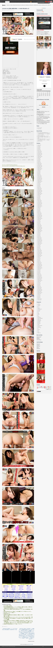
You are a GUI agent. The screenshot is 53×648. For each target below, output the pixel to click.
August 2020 (39, 219)
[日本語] (51, 1)
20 (43, 94)
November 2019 (39, 228)
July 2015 (38, 282)
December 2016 (39, 264)
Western (48, 122)
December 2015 (39, 277)
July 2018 (38, 245)
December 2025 (39, 153)
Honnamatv (39, 317)
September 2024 (39, 168)
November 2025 (39, 154)
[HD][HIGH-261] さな (7, 613)
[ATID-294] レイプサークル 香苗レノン (9, 612)
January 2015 (39, 288)
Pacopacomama (40, 120)
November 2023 (39, 179)
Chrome (44, 114)
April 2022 (38, 198)
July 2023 (38, 183)
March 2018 (39, 249)
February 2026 (39, 151)
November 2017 (39, 253)
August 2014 (39, 293)
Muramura (39, 119)
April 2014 (38, 297)
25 (39, 95)
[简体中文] (46, 1)
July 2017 (38, 257)
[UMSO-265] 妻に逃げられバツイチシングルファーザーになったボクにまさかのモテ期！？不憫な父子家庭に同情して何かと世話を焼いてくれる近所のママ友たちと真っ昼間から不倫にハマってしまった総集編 (18, 618)
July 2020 (38, 220)
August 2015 (39, 281)
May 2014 (38, 296)
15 (47, 93)
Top (43, 646)
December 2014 (39, 289)
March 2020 (39, 224)
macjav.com (38, 343)
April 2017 (38, 260)
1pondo (38, 111)
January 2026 (39, 152)
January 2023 (39, 189)
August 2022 (39, 194)
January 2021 (39, 214)
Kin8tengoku (47, 117)
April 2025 (38, 161)
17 (37, 94)
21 (45, 94)
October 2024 (39, 167)
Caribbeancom (41, 112)
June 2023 (38, 184)
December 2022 (39, 190)
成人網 (28, 1)
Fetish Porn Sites (39, 336)
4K (24, 1)
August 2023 (39, 182)
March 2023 (39, 187)
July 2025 (38, 158)
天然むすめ (44, 123)
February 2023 (39, 188)
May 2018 (38, 247)
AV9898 (48, 111)
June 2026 (38, 147)
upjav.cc (38, 347)
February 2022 (39, 200)
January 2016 (39, 276)
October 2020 (39, 217)
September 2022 (39, 193)
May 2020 (38, 222)
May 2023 (38, 185)
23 (49, 94)
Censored (7, 1)
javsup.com (38, 344)
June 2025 (38, 159)
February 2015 (39, 287)
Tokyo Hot (38, 326)
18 (39, 94)
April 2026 (38, 149)
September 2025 (39, 156)
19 (41, 94)
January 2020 (39, 226)
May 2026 (38, 148)
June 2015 (38, 283)
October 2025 (39, 155)
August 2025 (39, 157)
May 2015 (38, 284)
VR (22, 1)
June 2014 (38, 295)
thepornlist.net (39, 337)
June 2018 (38, 246)
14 (45, 93)
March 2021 (39, 212)
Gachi (49, 114)
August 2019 (39, 231)
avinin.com (38, 346)
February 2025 (39, 163)
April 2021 (38, 211)
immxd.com (38, 348)
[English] (49, 1)
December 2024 (39, 165)
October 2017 (39, 254)
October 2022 (39, 192)
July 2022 (38, 195)
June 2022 (38, 196)
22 (47, 94)
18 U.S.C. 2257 (39, 127)
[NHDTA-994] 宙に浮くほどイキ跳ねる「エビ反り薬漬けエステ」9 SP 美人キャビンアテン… (18, 611)
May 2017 (38, 259)
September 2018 (39, 243)
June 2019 (38, 233)
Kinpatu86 (39, 118)
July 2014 (38, 294)
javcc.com (13, 646)
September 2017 (39, 255)
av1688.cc (38, 345)
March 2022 (39, 199)
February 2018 (39, 250)
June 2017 (38, 258)
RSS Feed (44, 8)
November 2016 (39, 265)
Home (3, 1)
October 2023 (39, 180)
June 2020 (38, 221)
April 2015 (38, 285)
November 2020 (39, 216)
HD (19, 1)
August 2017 (39, 256)
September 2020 (39, 218)
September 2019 (39, 230)
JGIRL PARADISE (39, 318)
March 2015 (39, 286)
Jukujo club (42, 117)
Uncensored (12, 1)
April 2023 (38, 186)
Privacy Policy (39, 128)
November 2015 (39, 278)
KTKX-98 (42, 118)
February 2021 (39, 213)
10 (37, 93)
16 (49, 93)
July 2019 (38, 232)
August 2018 (39, 244)
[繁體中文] (48, 1)
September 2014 (39, 292)
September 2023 (39, 181)
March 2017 (39, 261)
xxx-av (39, 123)
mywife (42, 119)
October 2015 (39, 279)
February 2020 (39, 225)
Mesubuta (46, 118)
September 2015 (39, 280)
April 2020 (38, 223)
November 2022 (39, 191)
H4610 (38, 116)
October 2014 (39, 291)
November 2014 (39, 290)
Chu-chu (47, 114)
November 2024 (39, 166)
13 (43, 93)
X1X (37, 123)
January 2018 (39, 251)
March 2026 (39, 150)
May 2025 (38, 160)
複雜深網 (38, 338)
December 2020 (39, 215)
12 (41, 93)
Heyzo (42, 116)
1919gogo (45, 111)
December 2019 (39, 227)
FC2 (16, 1)
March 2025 (39, 162)
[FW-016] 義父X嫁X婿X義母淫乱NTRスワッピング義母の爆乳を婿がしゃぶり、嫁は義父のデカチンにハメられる (43, 133)
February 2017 (39, 262)
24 (37, 95)
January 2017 (39, 263)
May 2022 (38, 197)
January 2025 (39, 164)
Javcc (3, 5)
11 (39, 93)
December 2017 (39, 252)
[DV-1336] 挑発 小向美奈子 (8, 605)
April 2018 (38, 248)
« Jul (37, 97)
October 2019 (39, 229)
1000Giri (42, 111)
